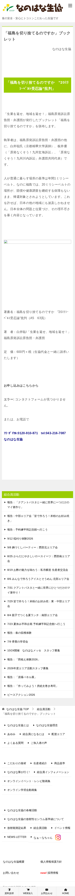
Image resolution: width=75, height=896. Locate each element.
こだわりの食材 (16, 763)
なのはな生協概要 (13, 861)
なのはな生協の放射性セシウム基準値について (35, 819)
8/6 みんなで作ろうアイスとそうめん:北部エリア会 (38, 578)
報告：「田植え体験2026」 (23, 659)
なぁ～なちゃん (44, 837)
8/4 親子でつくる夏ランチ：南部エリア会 (32, 615)
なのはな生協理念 (47, 725)
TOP (17, 709)
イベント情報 (62, 827)
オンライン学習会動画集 (22, 789)
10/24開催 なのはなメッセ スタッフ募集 (33, 650)
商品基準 (59, 763)
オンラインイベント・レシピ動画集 (28, 781)
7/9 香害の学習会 (17, 641)
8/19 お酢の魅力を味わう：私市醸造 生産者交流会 (37, 569)
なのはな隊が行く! (18, 772)
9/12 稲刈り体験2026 (20, 538)
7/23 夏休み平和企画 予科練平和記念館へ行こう (36, 623)
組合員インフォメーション (53, 772)
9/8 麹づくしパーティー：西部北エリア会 (32, 547)
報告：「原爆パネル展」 (22, 677)
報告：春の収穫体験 (19, 632)
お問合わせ (46, 893)
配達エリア (58, 734)
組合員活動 (40, 827)
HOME (65, 893)
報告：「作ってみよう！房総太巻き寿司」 (32, 685)
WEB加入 (28, 893)
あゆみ (11, 734)
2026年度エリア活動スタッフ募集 (27, 668)
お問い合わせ (11, 872)
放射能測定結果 (16, 827)
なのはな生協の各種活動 (22, 810)
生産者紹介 (40, 763)
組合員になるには (33, 734)
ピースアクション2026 (21, 694)
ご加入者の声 (39, 742)
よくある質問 (15, 742)
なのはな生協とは (18, 725)
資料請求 (9, 893)
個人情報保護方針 (51, 861)
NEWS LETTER (16, 836)
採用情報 (49, 872)
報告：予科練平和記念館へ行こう (27, 529)
